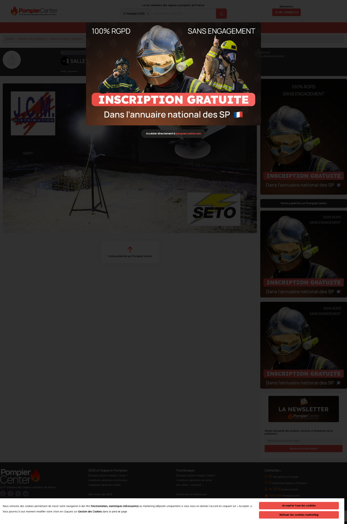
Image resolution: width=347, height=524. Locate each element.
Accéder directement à (173, 133)
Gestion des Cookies (90, 511)
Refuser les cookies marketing (298, 514)
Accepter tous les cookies (299, 505)
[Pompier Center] (173, 74)
